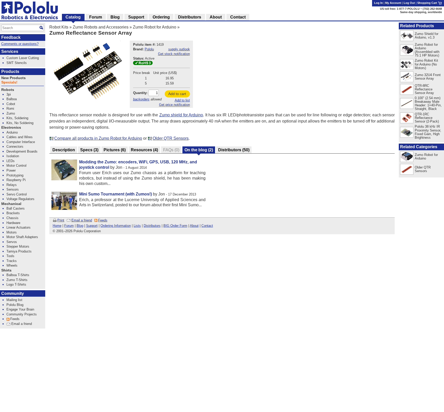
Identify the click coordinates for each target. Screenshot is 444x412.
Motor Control (16, 165)
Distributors (152, 226)
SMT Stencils (16, 63)
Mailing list (14, 300)
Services (9, 51)
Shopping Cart (427, 2)
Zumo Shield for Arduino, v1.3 (426, 35)
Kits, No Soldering (19, 123)
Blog (80, 226)
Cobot (10, 104)
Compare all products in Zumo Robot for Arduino (98, 138)
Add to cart (177, 94)
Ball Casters (15, 208)
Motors (11, 232)
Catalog (73, 17)
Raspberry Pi (16, 180)
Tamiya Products (19, 251)
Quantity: (140, 93)
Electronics (11, 127)
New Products (13, 78)
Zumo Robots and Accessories (100, 27)
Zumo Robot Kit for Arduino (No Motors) (426, 64)
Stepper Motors (17, 246)
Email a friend (81, 220)
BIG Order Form (175, 226)
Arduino (12, 132)
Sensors (12, 189)
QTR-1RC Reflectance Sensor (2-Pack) (427, 117)
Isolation (12, 156)
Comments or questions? (20, 44)
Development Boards (22, 151)
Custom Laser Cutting (22, 58)
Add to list (182, 100)
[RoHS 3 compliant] (143, 64)
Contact (207, 226)
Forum (69, 226)
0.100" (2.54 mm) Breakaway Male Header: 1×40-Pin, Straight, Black (428, 103)
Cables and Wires (19, 137)
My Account (393, 2)
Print (60, 220)
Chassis (12, 218)
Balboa (11, 99)
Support (92, 226)
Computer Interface (20, 142)
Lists (137, 226)
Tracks (11, 261)
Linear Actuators (18, 227)
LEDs (10, 161)
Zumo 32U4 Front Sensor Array (428, 76)
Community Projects (21, 314)
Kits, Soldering (17, 118)
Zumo (10, 113)
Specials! (9, 82)
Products (10, 71)
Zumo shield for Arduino (181, 115)
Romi (10, 108)
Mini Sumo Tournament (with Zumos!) (115, 194)
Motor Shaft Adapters (22, 237)
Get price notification (174, 105)
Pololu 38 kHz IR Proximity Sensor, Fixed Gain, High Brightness (428, 132)
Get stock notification (174, 54)
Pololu (149, 49)
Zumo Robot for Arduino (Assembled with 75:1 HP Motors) (427, 50)
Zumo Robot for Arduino (154, 27)
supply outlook (179, 49)
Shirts (6, 270)
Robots (7, 90)
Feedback (11, 37)
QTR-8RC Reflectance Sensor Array (424, 89)
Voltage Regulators (20, 199)
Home (57, 226)
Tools (10, 256)
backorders (141, 99)
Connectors (14, 146)
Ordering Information (115, 226)
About (194, 226)
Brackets (13, 213)
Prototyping (14, 175)
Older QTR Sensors (171, 138)
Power (11, 170)
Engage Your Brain (20, 309)
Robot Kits (58, 27)
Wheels (11, 265)
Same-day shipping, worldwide (421, 12)
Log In (378, 2)
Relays (11, 185)
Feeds (102, 220)
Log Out (409, 2)
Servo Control (16, 194)
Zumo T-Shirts (16, 280)
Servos (11, 242)
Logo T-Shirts (16, 284)
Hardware (13, 223)
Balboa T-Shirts (17, 275)
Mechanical (11, 204)
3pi (8, 94)
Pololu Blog (14, 305)
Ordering (161, 17)
